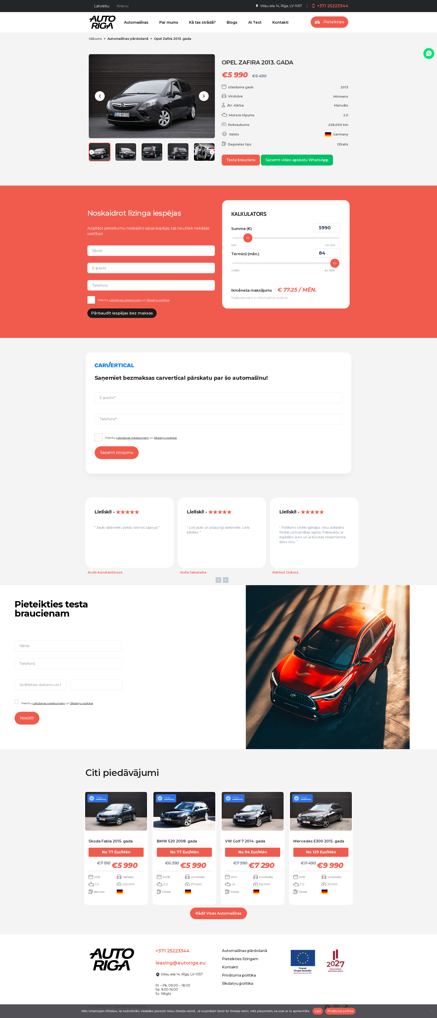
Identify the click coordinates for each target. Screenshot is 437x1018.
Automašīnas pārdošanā (244, 951)
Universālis (198, 877)
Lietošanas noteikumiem (125, 300)
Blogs (232, 22)
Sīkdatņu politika (237, 983)
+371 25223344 (332, 5)
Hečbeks (127, 877)
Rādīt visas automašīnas (218, 913)
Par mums (168, 22)
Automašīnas (136, 22)
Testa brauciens (240, 160)
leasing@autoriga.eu (180, 963)
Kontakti (280, 22)
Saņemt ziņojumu (116, 452)
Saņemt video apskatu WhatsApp (296, 160)
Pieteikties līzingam (240, 959)
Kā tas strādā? (202, 22)
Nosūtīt (27, 718)
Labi (318, 1011)
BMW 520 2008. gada (177, 841)
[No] (431, 1011)
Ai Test (255, 22)
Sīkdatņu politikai (158, 300)
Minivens (340, 96)
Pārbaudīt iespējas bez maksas (122, 313)
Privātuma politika (239, 975)
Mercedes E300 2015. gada (318, 841)
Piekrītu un (134, 300)
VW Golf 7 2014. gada (245, 841)
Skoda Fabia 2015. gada (111, 841)
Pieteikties (333, 22)
